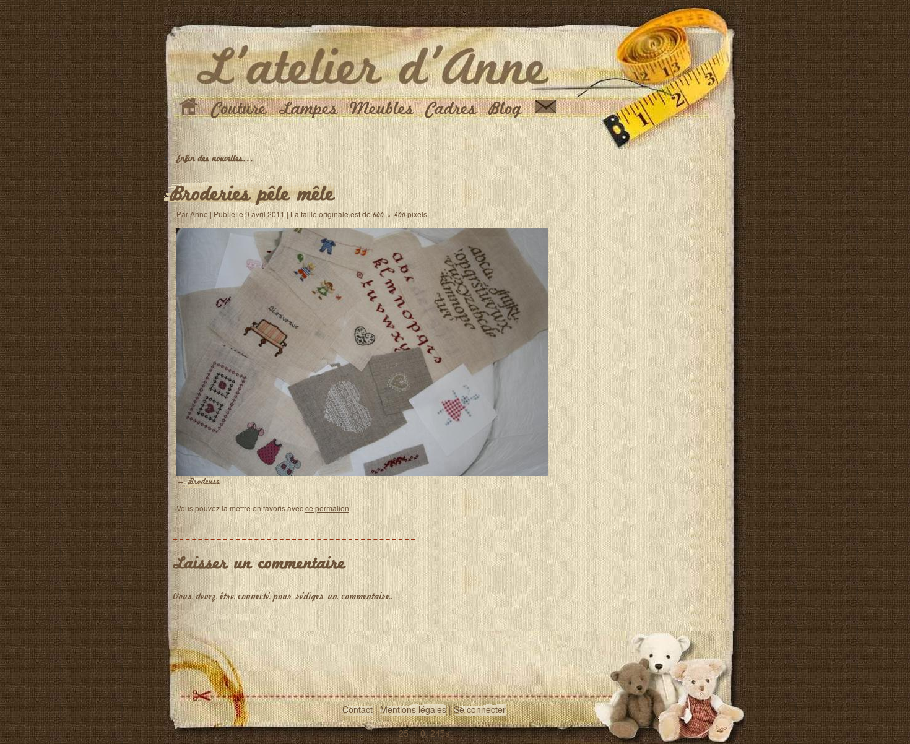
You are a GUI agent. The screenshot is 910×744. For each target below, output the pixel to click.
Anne (199, 214)
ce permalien (327, 508)
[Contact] (546, 109)
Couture (239, 109)
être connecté (245, 596)
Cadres (451, 109)
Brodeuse (204, 482)
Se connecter (480, 709)
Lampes (308, 109)
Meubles (382, 109)
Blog (505, 109)
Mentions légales (413, 709)
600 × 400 (389, 215)
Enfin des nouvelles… (209, 159)
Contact (357, 709)
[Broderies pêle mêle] (362, 352)
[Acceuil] (188, 109)
